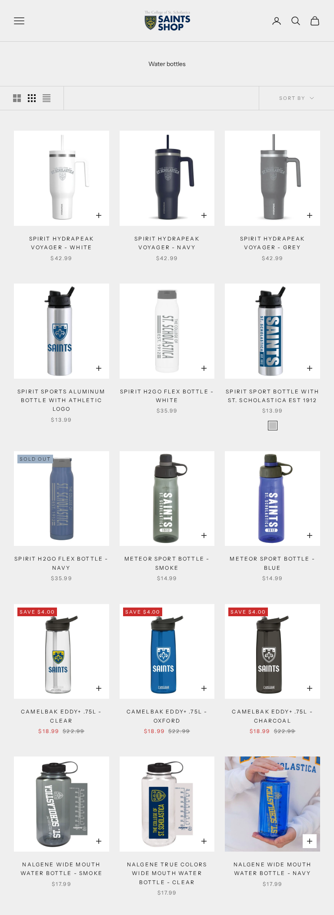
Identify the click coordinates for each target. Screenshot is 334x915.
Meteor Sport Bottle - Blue (272, 563)
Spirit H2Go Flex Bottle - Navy (61, 563)
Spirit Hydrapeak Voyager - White (61, 243)
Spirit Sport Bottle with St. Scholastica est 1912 (272, 395)
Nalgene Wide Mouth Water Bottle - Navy (273, 868)
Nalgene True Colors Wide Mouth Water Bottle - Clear (167, 873)
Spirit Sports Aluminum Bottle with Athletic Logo (61, 400)
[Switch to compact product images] (46, 98)
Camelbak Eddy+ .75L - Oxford (167, 715)
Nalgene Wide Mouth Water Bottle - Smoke (61, 868)
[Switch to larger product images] (17, 98)
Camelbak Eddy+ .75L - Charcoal (272, 715)
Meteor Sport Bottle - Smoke (167, 563)
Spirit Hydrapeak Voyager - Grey (272, 243)
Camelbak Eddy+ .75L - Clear (61, 715)
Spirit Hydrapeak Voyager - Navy (167, 243)
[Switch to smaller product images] (32, 98)
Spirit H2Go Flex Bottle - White (167, 395)
